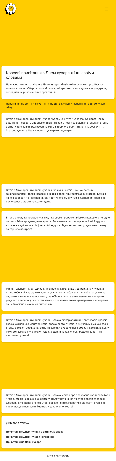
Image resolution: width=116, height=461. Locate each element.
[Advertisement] (58, 40)
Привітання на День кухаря (23, 441)
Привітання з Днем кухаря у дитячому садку (34, 431)
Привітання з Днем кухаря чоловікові (30, 436)
